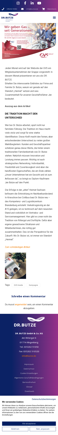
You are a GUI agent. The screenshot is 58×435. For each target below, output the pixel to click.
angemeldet (21, 304)
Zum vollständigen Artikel (17, 247)
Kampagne (33, 285)
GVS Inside (18, 285)
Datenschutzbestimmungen (44, 399)
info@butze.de (29, 355)
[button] (54, 17)
